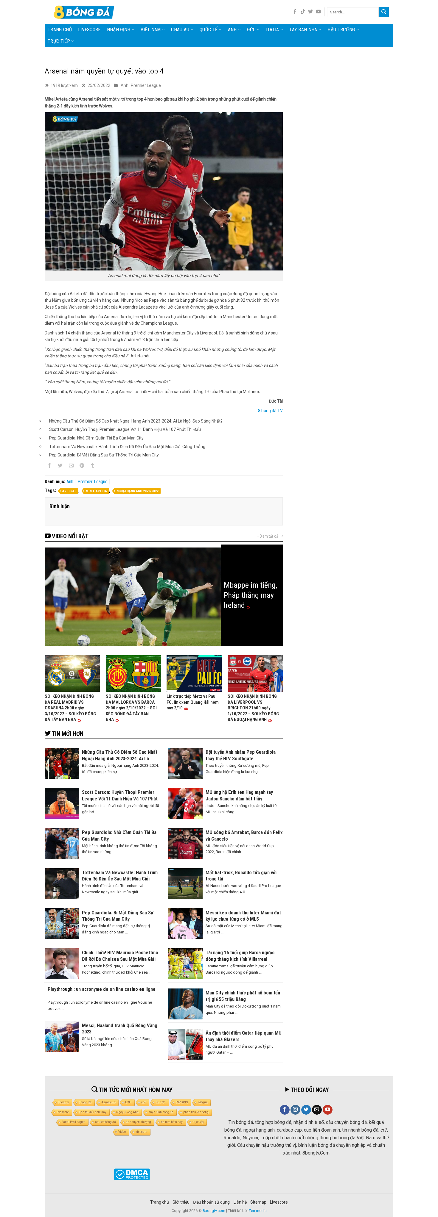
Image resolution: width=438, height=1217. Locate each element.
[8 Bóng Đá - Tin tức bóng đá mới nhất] (84, 12)
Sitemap (258, 1202)
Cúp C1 (161, 1102)
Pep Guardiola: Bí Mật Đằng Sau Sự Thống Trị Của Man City (104, 455)
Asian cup (108, 1102)
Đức (251, 29)
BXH (128, 1102)
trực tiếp (198, 1122)
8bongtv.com (214, 1210)
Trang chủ (60, 29)
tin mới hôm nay (172, 1122)
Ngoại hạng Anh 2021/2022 (138, 491)
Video (122, 1131)
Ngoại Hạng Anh (127, 1112)
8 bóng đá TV (270, 410)
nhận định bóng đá (160, 1112)
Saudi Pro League (73, 1122)
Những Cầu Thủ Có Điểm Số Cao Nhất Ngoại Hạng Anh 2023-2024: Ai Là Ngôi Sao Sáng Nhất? (136, 421)
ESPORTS (181, 1102)
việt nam (141, 1131)
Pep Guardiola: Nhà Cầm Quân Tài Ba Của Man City (96, 438)
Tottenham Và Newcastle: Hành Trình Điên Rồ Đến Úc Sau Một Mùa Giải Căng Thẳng (127, 446)
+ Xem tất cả (267, 536)
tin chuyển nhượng (138, 1122)
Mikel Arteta (96, 491)
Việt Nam (151, 29)
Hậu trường (341, 29)
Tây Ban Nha (303, 29)
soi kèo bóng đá (105, 1122)
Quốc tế (209, 29)
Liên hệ (240, 1202)
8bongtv (63, 1102)
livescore (89, 29)
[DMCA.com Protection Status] (132, 1174)
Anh (232, 29)
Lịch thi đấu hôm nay (92, 1112)
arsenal (69, 491)
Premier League (146, 85)
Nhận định (119, 29)
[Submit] (384, 12)
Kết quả (202, 1102)
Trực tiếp (59, 41)
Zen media (257, 1210)
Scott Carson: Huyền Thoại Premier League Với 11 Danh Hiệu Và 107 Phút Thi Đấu (125, 429)
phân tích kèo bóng (196, 1112)
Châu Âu (180, 29)
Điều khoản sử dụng (211, 1202)
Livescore (279, 1202)
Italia (272, 29)
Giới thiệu (181, 1202)
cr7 (143, 1102)
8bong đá (85, 1102)
